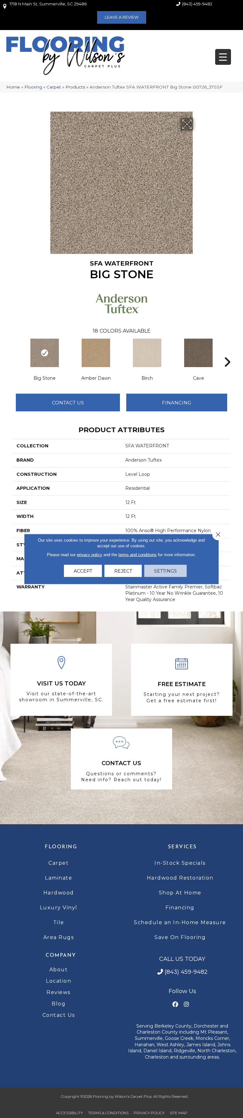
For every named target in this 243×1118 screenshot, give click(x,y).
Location (58, 981)
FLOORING (61, 847)
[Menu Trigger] (223, 57)
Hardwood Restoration (180, 878)
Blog (58, 1004)
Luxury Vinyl (59, 908)
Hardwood (58, 893)
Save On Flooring (180, 937)
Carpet (54, 86)
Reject (123, 571)
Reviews (59, 992)
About (58, 970)
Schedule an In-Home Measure (180, 922)
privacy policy (89, 554)
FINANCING (176, 403)
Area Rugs (58, 937)
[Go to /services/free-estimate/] (182, 679)
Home (13, 86)
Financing (180, 908)
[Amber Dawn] (96, 353)
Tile (58, 922)
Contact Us (68, 403)
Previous (16, 352)
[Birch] (147, 353)
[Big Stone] (44, 353)
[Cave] (198, 353)
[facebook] (175, 1005)
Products (75, 86)
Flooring (33, 86)
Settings (165, 571)
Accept (83, 571)
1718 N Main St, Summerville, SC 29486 (48, 3)
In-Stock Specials (180, 863)
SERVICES (182, 847)
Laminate (58, 878)
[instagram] (186, 1005)
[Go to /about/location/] (61, 680)
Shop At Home (180, 893)
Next (227, 352)
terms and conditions (137, 554)
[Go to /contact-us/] (121, 758)
